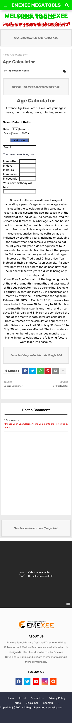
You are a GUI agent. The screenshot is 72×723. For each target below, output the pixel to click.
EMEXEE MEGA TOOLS (36, 5)
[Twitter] (32, 371)
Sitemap (48, 702)
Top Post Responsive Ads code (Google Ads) (36, 86)
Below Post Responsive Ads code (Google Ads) (36, 355)
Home (6, 54)
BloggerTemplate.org (36, 717)
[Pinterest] (47, 371)
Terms (17, 702)
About (22, 698)
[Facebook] (25, 371)
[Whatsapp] (40, 371)
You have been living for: (19, 154)
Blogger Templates (34, 713)
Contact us (37, 698)
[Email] (55, 371)
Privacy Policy (57, 698)
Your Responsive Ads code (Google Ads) (36, 37)
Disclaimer (32, 702)
